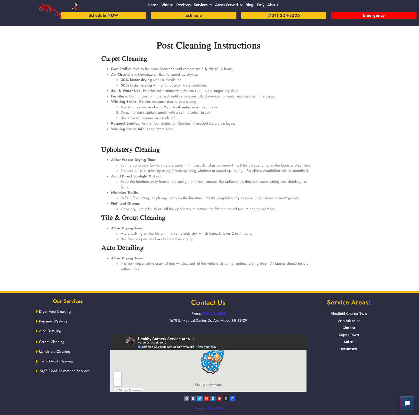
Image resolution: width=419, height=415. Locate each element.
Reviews (183, 4)
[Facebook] (193, 398)
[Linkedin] (213, 398)
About (272, 4)
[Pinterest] (219, 398)
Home (153, 4)
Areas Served (226, 4)
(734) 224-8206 (213, 313)
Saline (349, 342)
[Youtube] (206, 398)
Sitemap (199, 408)
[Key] (383, 354)
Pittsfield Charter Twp (349, 313)
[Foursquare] (232, 398)
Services (201, 4)
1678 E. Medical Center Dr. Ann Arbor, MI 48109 (208, 320)
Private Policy (216, 408)
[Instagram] (226, 398)
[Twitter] (199, 398)
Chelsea (349, 328)
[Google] (186, 398)
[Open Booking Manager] (407, 403)
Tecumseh (348, 349)
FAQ (260, 4)
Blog (249, 4)
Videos (167, 4)
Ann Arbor (346, 321)
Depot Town (349, 335)
